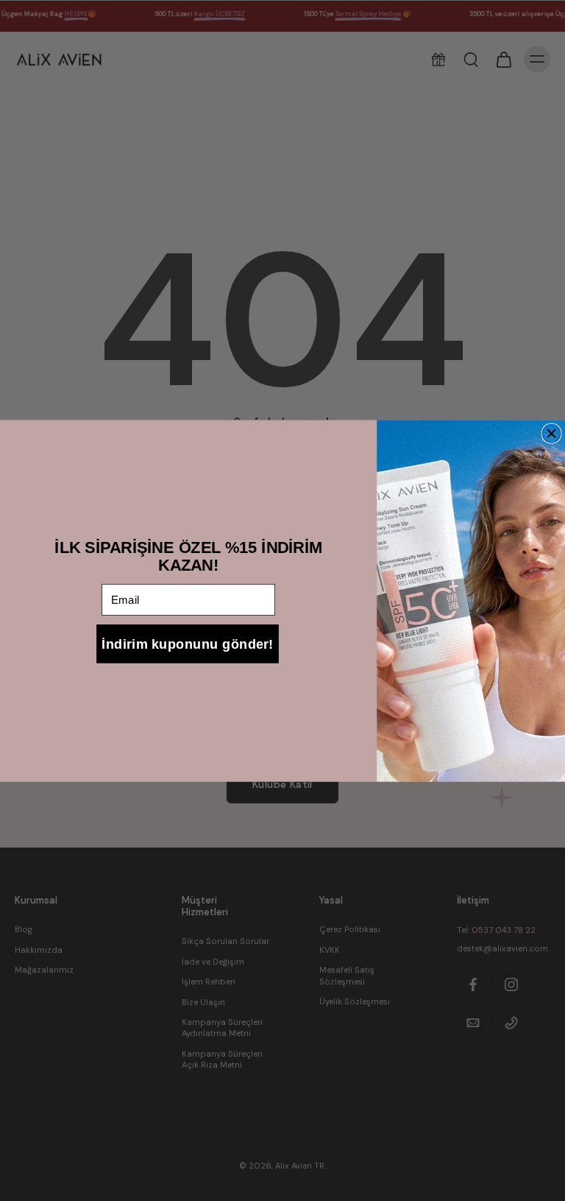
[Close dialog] (551, 433)
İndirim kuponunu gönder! (187, 643)
